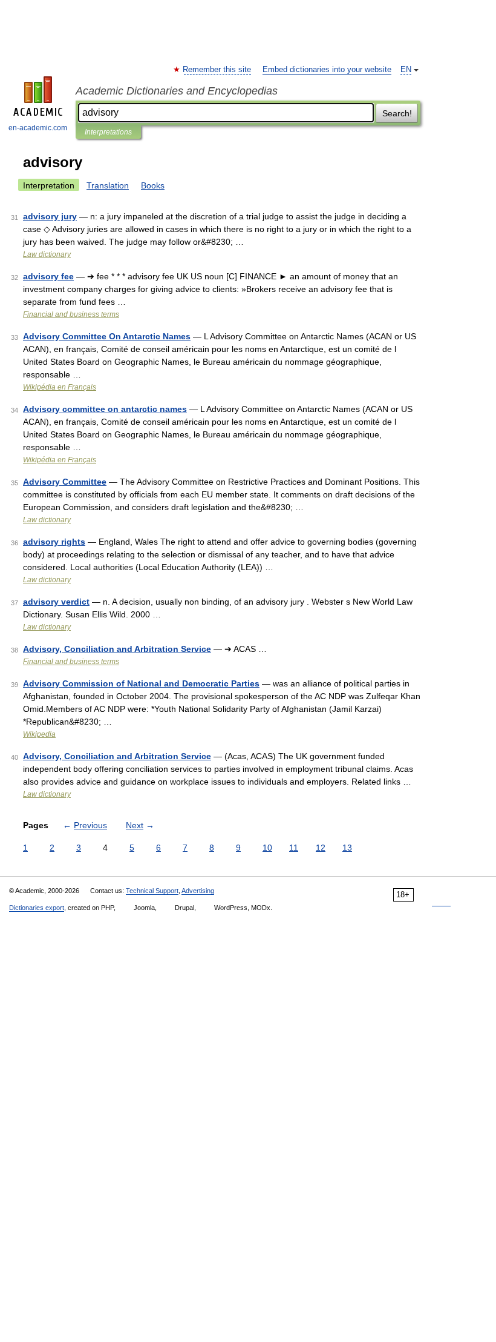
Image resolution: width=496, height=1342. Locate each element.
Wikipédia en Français (59, 387)
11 (293, 847)
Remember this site (217, 69)
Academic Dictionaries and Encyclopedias (177, 91)
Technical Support (152, 890)
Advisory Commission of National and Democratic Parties (141, 683)
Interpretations (108, 132)
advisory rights (54, 541)
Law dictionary (47, 254)
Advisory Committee (64, 482)
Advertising (197, 890)
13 (347, 847)
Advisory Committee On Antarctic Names (107, 336)
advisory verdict (56, 601)
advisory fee (48, 276)
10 (267, 847)
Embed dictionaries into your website (327, 69)
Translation (107, 185)
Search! (397, 113)
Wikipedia (39, 734)
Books (153, 185)
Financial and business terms (71, 314)
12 (320, 847)
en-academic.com (37, 128)
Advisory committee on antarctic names (105, 409)
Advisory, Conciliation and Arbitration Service (117, 649)
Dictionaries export (36, 907)
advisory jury (50, 216)
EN (405, 69)
